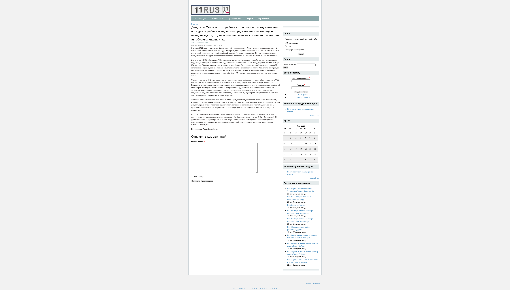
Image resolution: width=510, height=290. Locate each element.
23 (270, 288)
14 (252, 288)
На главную (200, 19)
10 (244, 288)
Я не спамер (198, 177)
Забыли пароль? (303, 98)
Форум (250, 19)
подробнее (314, 115)
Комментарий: (198, 142)
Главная (194, 24)
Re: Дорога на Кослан (296, 205)
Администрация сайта (313, 283)
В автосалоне (292, 43)
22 (268, 288)
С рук (289, 46)
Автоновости (217, 19)
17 (258, 288)
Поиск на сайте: (290, 65)
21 (266, 288)
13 (250, 288)
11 (246, 288)
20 (264, 288)
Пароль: (301, 85)
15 (254, 288)
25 (274, 288)
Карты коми (263, 19)
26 (276, 288)
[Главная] (211, 10)
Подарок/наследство (295, 50)
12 (248, 288)
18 (260, 288)
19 (262, 288)
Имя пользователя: (301, 78)
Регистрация (303, 95)
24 (272, 288)
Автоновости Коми (202, 42)
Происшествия (234, 19)
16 (256, 288)
